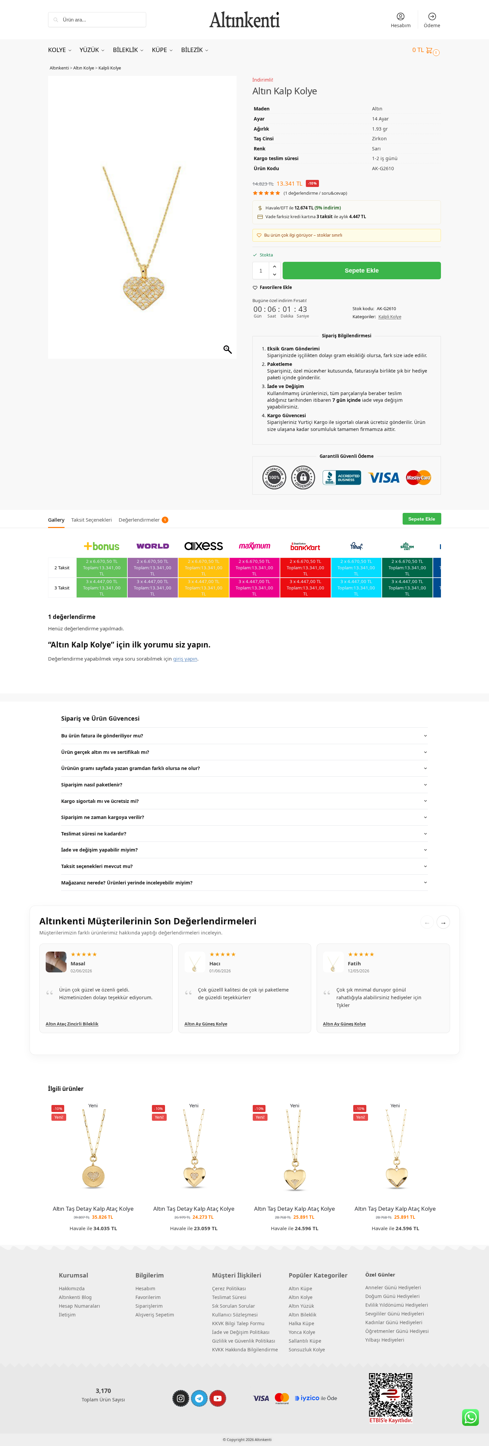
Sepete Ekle (362, 270)
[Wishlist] (128, 1112)
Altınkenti (59, 68)
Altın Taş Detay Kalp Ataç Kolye (93, 1208)
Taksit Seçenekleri (91, 519)
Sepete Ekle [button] (93, 1239)
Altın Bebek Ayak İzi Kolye (350, 1024)
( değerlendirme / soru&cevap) (315, 193)
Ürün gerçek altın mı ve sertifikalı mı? (105, 752)
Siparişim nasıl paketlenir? (91, 784)
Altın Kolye (83, 68)
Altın (377, 108)
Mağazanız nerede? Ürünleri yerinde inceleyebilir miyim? (127, 882)
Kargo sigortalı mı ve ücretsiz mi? (100, 801)
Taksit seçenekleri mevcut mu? (97, 866)
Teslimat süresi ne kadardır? (93, 833)
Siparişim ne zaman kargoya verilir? (102, 817)
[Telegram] (199, 1398)
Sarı (376, 148)
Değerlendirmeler (142, 519)
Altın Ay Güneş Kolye (67, 1024)
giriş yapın (185, 658)
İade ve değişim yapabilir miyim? (99, 850)
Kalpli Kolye (109, 68)
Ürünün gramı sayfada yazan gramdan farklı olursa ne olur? (130, 768)
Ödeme (432, 25)
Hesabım (401, 25)
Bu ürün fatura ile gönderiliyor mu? (102, 735)
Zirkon (379, 138)
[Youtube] (217, 1398)
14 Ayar (380, 118)
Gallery (56, 519)
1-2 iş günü (385, 158)
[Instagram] (180, 1398)
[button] (426, 50)
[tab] (58, 519)
